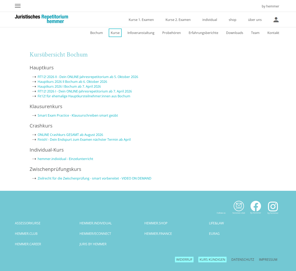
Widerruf (184, 259)
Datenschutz (242, 259)
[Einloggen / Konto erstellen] (276, 19)
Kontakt (273, 33)
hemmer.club (26, 233)
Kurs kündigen (212, 259)
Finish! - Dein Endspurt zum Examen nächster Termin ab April (84, 139)
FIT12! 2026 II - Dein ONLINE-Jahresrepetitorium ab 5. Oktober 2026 (88, 77)
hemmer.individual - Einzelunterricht (65, 159)
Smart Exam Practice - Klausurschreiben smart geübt (78, 115)
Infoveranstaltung (140, 33)
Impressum (268, 259)
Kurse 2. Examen (178, 19)
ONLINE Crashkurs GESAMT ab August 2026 (70, 134)
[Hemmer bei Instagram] (273, 216)
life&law (216, 223)
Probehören (171, 33)
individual (209, 19)
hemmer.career (28, 244)
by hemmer (270, 6)
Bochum (96, 33)
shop (232, 19)
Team (255, 33)
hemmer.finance (158, 233)
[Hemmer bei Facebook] (256, 216)
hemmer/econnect (95, 233)
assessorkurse (27, 223)
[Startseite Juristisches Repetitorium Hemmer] (253, 6)
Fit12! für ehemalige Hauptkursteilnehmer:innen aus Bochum (84, 96)
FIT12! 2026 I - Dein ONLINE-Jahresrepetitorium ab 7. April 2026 (85, 91)
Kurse (115, 33)
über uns (255, 19)
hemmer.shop (156, 223)
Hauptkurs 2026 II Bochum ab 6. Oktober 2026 (72, 81)
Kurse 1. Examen (141, 19)
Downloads (234, 33)
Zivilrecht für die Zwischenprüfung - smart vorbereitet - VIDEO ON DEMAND (94, 178)
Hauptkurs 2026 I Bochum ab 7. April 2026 (69, 86)
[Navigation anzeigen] (18, 6)
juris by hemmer (93, 244)
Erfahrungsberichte (203, 33)
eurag (214, 233)
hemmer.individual (96, 223)
